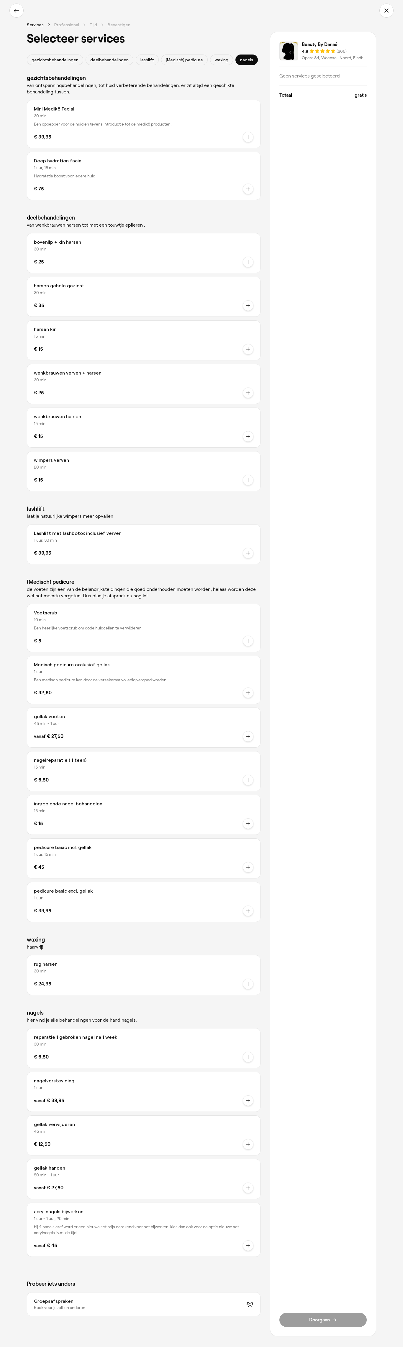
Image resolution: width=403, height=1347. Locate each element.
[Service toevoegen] (248, 262)
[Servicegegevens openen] (248, 137)
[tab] (55, 60)
